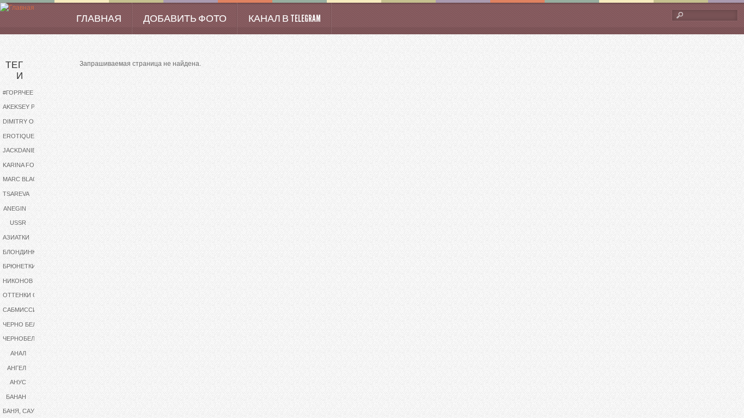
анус (18, 382)
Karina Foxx (22, 165)
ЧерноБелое (23, 338)
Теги (14, 70)
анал (18, 353)
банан (16, 397)
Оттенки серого (28, 295)
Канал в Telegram (284, 18)
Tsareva (16, 193)
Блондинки (21, 252)
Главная (98, 18)
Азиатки (16, 237)
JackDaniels (23, 150)
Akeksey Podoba (28, 106)
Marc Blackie (24, 179)
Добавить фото (185, 18)
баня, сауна (22, 411)
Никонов (18, 281)
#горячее (18, 92)
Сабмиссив (22, 309)
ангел (16, 368)
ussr (18, 222)
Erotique (18, 136)
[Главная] (17, 8)
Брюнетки (19, 266)
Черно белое (24, 324)
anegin (14, 208)
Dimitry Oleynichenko (28, 121)
